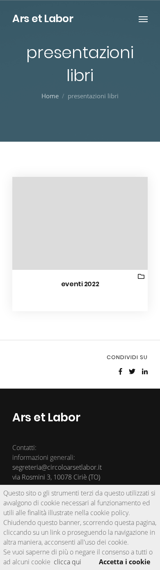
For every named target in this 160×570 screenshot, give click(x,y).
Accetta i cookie (124, 561)
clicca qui (67, 561)
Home (50, 96)
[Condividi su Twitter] (132, 371)
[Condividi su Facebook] (120, 371)
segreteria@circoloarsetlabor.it (57, 467)
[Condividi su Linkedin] (145, 371)
